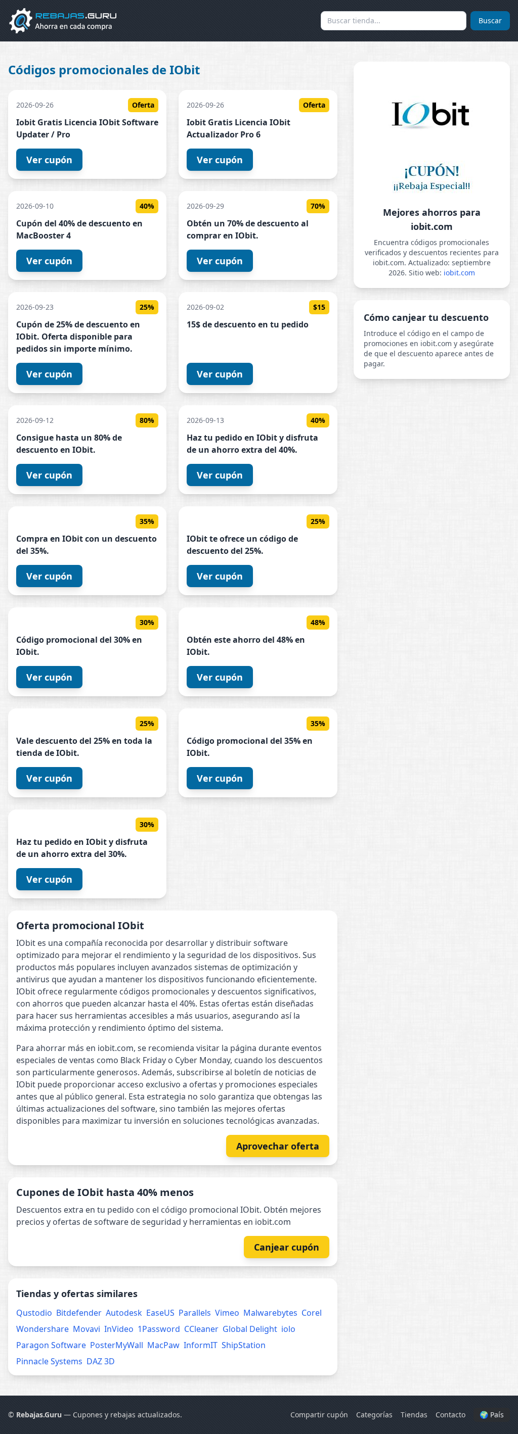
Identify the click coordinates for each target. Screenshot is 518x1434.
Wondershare (42, 1328)
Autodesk (124, 1312)
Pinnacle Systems (49, 1361)
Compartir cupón (319, 1414)
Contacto (450, 1414)
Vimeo (227, 1312)
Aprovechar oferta (277, 1146)
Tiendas (414, 1414)
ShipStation (244, 1345)
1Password (159, 1328)
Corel (311, 1312)
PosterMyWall (116, 1345)
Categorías (374, 1414)
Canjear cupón (286, 1247)
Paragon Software (51, 1345)
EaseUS (160, 1312)
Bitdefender (79, 1312)
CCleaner (201, 1328)
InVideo (119, 1328)
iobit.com (459, 272)
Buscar (490, 20)
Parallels (195, 1312)
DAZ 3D (101, 1361)
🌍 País (492, 1414)
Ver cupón (49, 160)
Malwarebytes (270, 1312)
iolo (288, 1328)
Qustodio (34, 1312)
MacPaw (163, 1345)
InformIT (201, 1345)
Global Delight (250, 1328)
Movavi (86, 1328)
